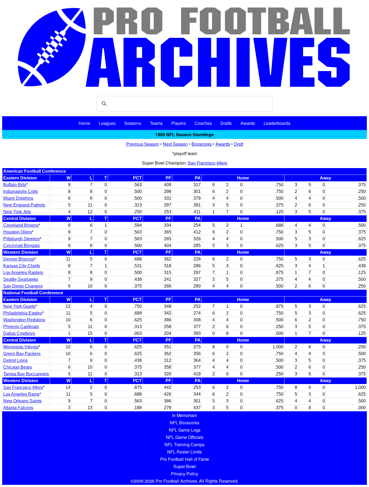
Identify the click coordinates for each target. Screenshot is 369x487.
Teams (156, 123)
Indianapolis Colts (20, 191)
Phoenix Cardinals (21, 326)
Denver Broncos (18, 259)
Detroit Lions (15, 360)
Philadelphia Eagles (22, 313)
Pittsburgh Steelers (21, 238)
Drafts (226, 123)
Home (84, 123)
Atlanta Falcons (18, 407)
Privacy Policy (184, 474)
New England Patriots (24, 205)
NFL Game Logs (184, 430)
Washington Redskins (24, 320)
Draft (238, 144)
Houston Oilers (17, 232)
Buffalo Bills (14, 184)
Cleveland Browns (21, 225)
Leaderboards (277, 123)
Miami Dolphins (18, 198)
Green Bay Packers (22, 353)
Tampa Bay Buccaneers (26, 374)
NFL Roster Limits (184, 452)
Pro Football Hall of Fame (184, 459)
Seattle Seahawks (20, 279)
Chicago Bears (17, 367)
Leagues (107, 123)
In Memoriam (184, 415)
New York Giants (19, 306)
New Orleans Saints (22, 401)
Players (178, 123)
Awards (247, 123)
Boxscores (202, 144)
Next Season (175, 144)
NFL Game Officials (184, 437)
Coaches (203, 123)
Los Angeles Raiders (23, 272)
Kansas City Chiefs (21, 265)
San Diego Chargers (23, 286)
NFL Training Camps (184, 444)
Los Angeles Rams (21, 394)
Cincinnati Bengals (21, 245)
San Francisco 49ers (207, 163)
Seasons (132, 123)
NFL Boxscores (184, 422)
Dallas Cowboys (19, 333)
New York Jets (17, 211)
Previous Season (142, 144)
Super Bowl (184, 466)
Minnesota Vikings (21, 347)
